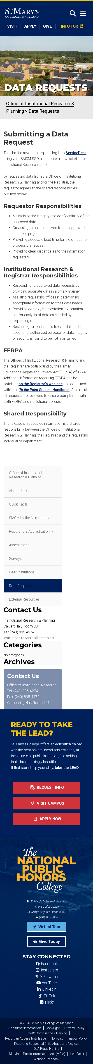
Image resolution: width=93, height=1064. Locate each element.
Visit (12, 26)
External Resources (24, 599)
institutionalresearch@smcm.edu (30, 638)
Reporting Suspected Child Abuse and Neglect (46, 1043)
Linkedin (48, 989)
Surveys (15, 558)
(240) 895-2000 (48, 917)
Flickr (49, 1002)
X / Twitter (48, 976)
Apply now (50, 819)
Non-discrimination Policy (69, 1038)
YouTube (49, 983)
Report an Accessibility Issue (25, 1038)
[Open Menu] (83, 13)
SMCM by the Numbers (27, 518)
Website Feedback (46, 1059)
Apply (30, 26)
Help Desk (77, 1054)
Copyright (53, 1028)
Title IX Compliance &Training (46, 1033)
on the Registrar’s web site (41, 384)
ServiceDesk (76, 153)
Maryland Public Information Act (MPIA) (37, 1054)
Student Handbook (44, 390)
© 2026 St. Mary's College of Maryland (46, 1023)
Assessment (19, 545)
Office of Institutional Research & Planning (25, 475)
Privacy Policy (74, 1028)
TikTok (49, 996)
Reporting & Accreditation (29, 531)
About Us (16, 491)
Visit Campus (50, 803)
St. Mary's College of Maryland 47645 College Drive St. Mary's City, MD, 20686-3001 (47, 907)
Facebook (49, 963)
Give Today (49, 941)
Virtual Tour (48, 926)
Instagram (49, 970)
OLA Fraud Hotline (46, 1048)
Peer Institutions (22, 572)
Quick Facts (18, 504)
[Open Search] (71, 13)
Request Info (50, 787)
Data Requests (20, 586)
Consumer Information (24, 1028)
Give (47, 26)
